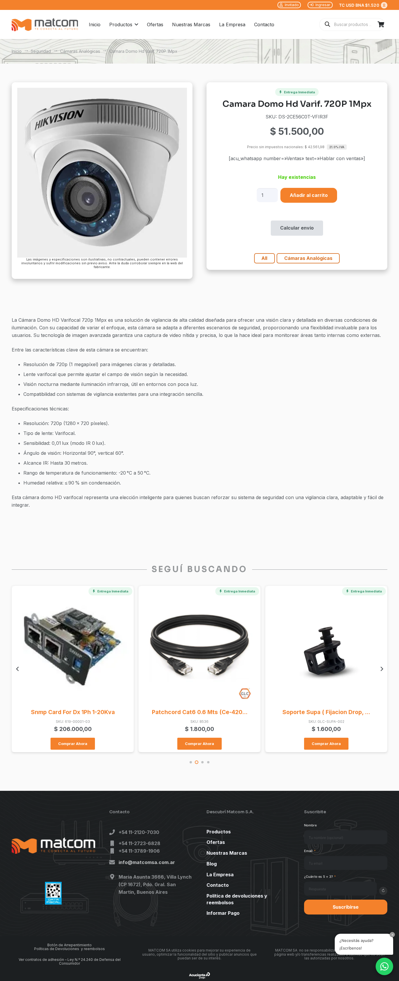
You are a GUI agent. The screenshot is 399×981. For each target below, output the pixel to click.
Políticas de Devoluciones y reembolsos (69, 949)
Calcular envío (297, 228)
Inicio (17, 51)
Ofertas (216, 842)
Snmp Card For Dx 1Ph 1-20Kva (73, 712)
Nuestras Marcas (227, 853)
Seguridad (41, 51)
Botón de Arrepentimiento (69, 945)
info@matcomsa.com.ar (147, 862)
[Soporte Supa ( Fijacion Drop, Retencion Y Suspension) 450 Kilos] (326, 646)
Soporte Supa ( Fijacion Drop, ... (326, 712)
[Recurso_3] (45, 24)
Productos (219, 832)
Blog (212, 864)
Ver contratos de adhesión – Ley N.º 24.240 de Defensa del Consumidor (70, 961)
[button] (135, 24)
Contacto (218, 885)
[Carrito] (380, 24)
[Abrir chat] (384, 966)
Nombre (310, 825)
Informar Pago (223, 913)
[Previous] (17, 669)
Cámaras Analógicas (80, 51)
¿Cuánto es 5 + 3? (320, 877)
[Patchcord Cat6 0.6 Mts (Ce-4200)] (199, 646)
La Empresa (220, 874)
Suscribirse (346, 907)
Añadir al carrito (309, 195)
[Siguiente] (381, 669)
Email (310, 851)
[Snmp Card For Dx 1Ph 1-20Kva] (72, 646)
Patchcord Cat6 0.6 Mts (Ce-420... (199, 712)
